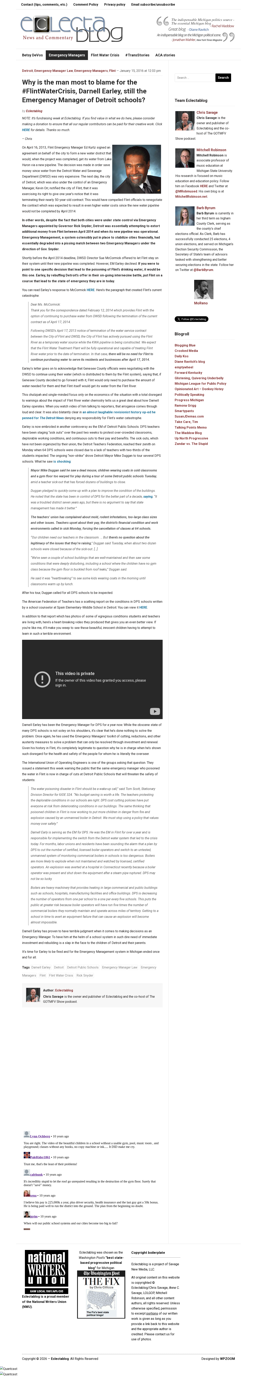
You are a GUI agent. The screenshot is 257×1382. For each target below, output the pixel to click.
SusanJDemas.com (189, 416)
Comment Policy (85, 4)
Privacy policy (114, 4)
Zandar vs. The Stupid (191, 444)
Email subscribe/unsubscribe (153, 4)
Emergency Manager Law (53, 71)
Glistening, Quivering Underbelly (199, 378)
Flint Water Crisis (105, 55)
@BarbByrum (203, 270)
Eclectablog (34, 111)
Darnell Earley (41, 967)
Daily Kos (182, 356)
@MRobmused (186, 191)
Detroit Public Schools (83, 967)
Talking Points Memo (191, 427)
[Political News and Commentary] (71, 29)
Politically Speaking (189, 395)
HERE (26, 130)
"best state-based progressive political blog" (102, 1263)
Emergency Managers (67, 55)
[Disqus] (92, 1070)
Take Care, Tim (186, 422)
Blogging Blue (185, 345)
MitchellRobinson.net (191, 196)
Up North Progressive (191, 438)
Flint (112, 71)
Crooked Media (186, 351)
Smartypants (184, 411)
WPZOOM (227, 1359)
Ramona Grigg (185, 405)
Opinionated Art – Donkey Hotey (199, 389)
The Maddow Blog (188, 433)
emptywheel (184, 367)
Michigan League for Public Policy (200, 384)
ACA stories (165, 55)
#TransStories (137, 55)
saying (148, 496)
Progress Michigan (189, 400)
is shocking (62, 461)
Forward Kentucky (188, 373)
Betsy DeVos (32, 55)
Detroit (27, 71)
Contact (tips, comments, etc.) (44, 4)
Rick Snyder (84, 975)
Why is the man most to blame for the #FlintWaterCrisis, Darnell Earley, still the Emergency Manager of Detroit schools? (84, 91)
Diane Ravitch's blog (190, 362)
